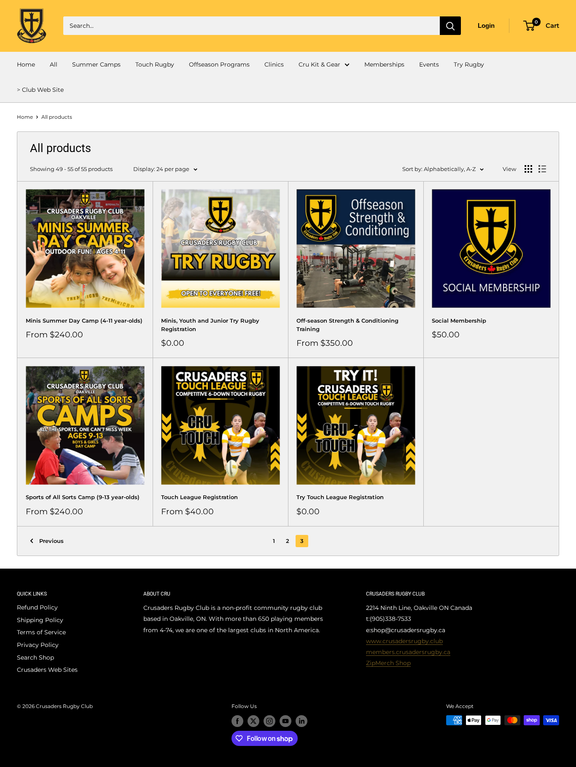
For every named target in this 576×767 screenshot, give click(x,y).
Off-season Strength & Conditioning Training (347, 324)
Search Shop (35, 657)
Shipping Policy (40, 620)
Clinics (274, 64)
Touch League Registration (199, 497)
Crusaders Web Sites (47, 669)
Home (26, 64)
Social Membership (459, 320)
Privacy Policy (38, 645)
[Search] (450, 25)
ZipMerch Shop (388, 663)
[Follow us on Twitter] (253, 721)
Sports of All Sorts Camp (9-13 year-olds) (83, 497)
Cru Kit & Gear (319, 64)
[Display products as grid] (528, 169)
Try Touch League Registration (340, 497)
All (53, 64)
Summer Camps (96, 64)
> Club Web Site (40, 90)
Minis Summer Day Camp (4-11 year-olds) (84, 320)
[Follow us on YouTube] (285, 721)
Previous (51, 540)
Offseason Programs (219, 64)
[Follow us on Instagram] (269, 721)
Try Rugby (469, 64)
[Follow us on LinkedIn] (301, 721)
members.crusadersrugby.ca (408, 652)
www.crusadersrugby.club (404, 641)
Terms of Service (41, 632)
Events (429, 64)
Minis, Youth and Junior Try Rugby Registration (210, 324)
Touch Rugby (154, 64)
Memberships (384, 64)
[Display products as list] (542, 169)
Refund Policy (37, 607)
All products (56, 117)
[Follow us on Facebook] (237, 721)
